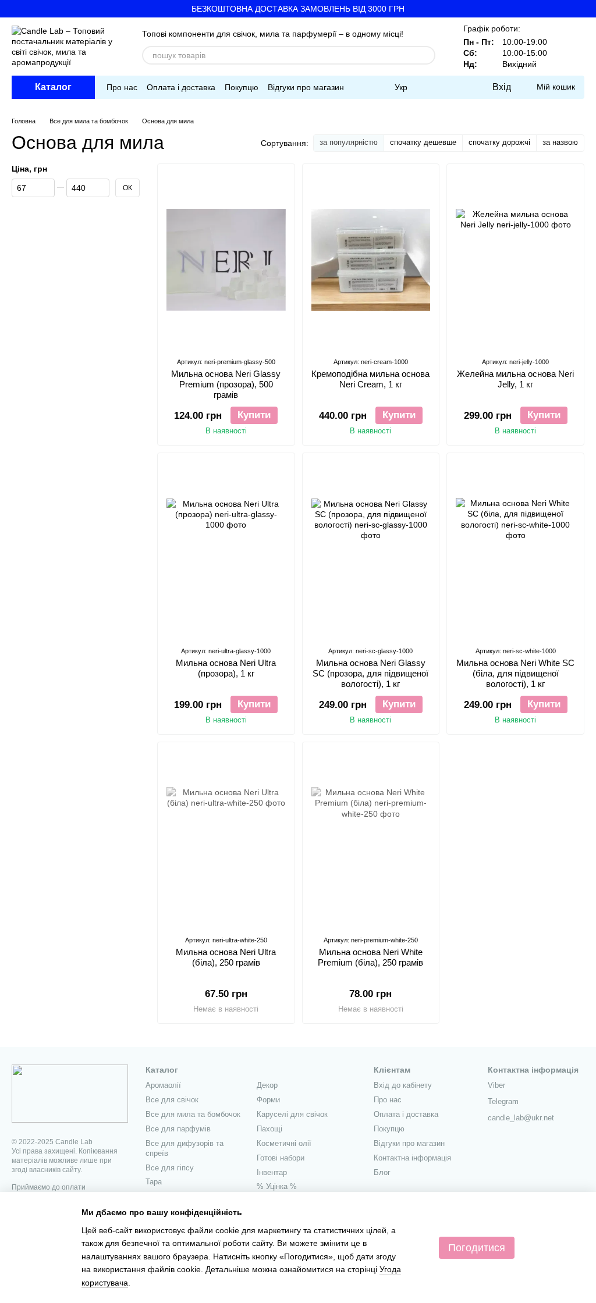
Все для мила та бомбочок (193, 1114)
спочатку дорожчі (499, 142)
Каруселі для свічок (292, 1114)
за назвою (560, 142)
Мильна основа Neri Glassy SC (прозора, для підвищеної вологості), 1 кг (370, 673)
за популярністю (349, 142)
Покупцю (241, 87)
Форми (268, 1099)
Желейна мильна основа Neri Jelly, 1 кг (515, 379)
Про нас (122, 87)
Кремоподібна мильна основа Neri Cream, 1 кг (370, 379)
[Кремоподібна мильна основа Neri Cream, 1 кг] (371, 260)
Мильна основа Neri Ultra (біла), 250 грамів (226, 957)
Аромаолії (163, 1085)
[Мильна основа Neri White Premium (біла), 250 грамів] (371, 838)
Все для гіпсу (170, 1167)
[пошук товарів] (426, 55)
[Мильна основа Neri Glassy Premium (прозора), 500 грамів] (226, 260)
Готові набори (280, 1158)
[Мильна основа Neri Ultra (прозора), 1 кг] (226, 549)
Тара (154, 1181)
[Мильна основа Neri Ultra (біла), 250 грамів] (226, 838)
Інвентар (272, 1172)
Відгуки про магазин (306, 87)
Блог (382, 1172)
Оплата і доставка (181, 87)
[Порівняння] (435, 87)
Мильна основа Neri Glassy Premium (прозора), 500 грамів (226, 384)
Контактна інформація (412, 1158)
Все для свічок (172, 1099)
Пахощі (269, 1128)
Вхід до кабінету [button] (403, 1085)
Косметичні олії (284, 1143)
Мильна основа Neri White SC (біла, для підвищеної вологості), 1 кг (515, 673)
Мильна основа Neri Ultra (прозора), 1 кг (226, 668)
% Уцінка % (277, 1186)
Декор (267, 1085)
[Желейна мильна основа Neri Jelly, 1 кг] (515, 260)
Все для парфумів (178, 1128)
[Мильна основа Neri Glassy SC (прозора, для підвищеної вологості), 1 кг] (371, 549)
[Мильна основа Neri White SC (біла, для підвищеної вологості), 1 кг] (515, 549)
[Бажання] (458, 87)
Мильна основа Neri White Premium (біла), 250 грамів (370, 957)
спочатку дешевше (423, 142)
